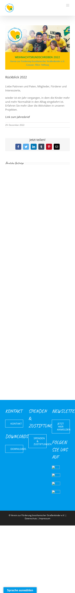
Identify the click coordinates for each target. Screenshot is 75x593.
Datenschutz (31, 518)
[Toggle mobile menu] (68, 5)
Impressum (44, 518)
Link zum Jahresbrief (17, 117)
